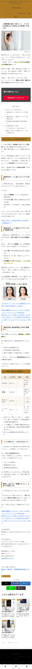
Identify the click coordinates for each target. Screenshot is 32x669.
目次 (13, 106)
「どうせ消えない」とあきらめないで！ (16, 128)
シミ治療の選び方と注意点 (11, 125)
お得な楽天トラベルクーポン (16, 97)
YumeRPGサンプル (7, 558)
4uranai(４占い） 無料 (23, 656)
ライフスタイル (6, 576)
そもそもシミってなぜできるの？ (13, 109)
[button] (21, 588)
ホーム (8, 656)
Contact (16, 659)
